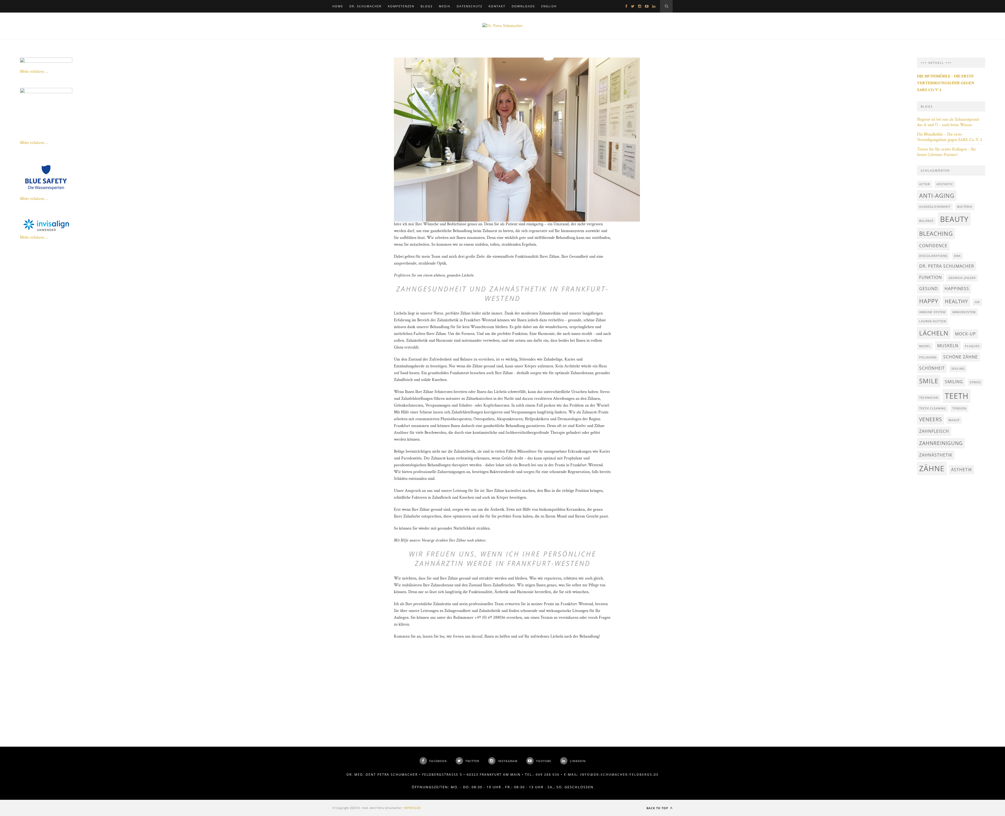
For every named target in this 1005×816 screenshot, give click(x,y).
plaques (972, 346)
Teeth (956, 396)
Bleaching (936, 233)
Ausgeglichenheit (935, 207)
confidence (933, 246)
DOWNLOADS (523, 6)
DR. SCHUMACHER (365, 6)
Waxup (954, 420)
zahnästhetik (935, 455)
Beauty (954, 219)
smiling (954, 382)
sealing (958, 368)
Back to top (657, 808)
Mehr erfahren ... (34, 71)
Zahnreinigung (941, 443)
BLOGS (427, 6)
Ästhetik (961, 469)
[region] (502, 93)
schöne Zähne (960, 357)
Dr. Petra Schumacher (946, 266)
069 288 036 (548, 774)
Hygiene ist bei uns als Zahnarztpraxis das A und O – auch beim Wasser (948, 122)
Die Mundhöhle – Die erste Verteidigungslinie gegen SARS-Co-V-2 (949, 137)
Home (337, 6)
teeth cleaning (932, 408)
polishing (928, 357)
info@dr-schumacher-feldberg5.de (619, 774)
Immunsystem (964, 312)
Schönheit (932, 368)
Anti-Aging (936, 195)
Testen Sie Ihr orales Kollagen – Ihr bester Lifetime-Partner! (946, 152)
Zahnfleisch (934, 431)
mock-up (965, 334)
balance (926, 221)
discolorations (933, 256)
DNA (957, 256)
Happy (928, 301)
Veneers (930, 419)
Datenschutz (469, 6)
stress (975, 382)
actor (924, 184)
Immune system (932, 312)
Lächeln (933, 333)
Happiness (957, 288)
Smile (928, 380)
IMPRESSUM (412, 808)
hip (977, 302)
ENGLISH (549, 6)
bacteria (964, 207)
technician (928, 397)
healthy (956, 301)
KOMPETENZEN (401, 6)
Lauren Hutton (932, 321)
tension (959, 408)
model (925, 346)
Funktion (930, 277)
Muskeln (947, 345)
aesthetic (944, 184)
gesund (928, 288)
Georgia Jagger (962, 278)
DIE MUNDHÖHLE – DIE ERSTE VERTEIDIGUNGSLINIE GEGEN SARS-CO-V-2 (945, 83)
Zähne (932, 468)
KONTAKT (497, 6)
